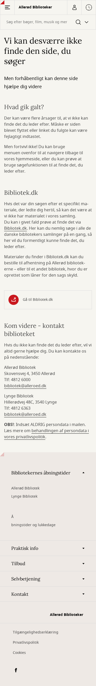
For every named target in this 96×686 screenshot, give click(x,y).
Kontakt (19, 594)
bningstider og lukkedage (33, 525)
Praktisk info (24, 548)
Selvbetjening (25, 579)
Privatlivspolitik (26, 642)
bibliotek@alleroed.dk (25, 386)
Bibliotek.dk (15, 228)
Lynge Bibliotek (24, 496)
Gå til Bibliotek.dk (38, 299)
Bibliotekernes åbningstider (40, 473)
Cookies (19, 652)
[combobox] (48, 22)
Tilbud (18, 563)
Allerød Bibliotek (25, 488)
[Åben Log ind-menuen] (74, 7)
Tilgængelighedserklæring (35, 632)
